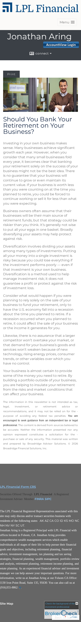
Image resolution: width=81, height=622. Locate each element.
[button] (67, 22)
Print (11, 74)
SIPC (48, 499)
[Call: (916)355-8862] (19, 588)
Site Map (6, 603)
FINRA (39, 499)
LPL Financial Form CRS (18, 487)
